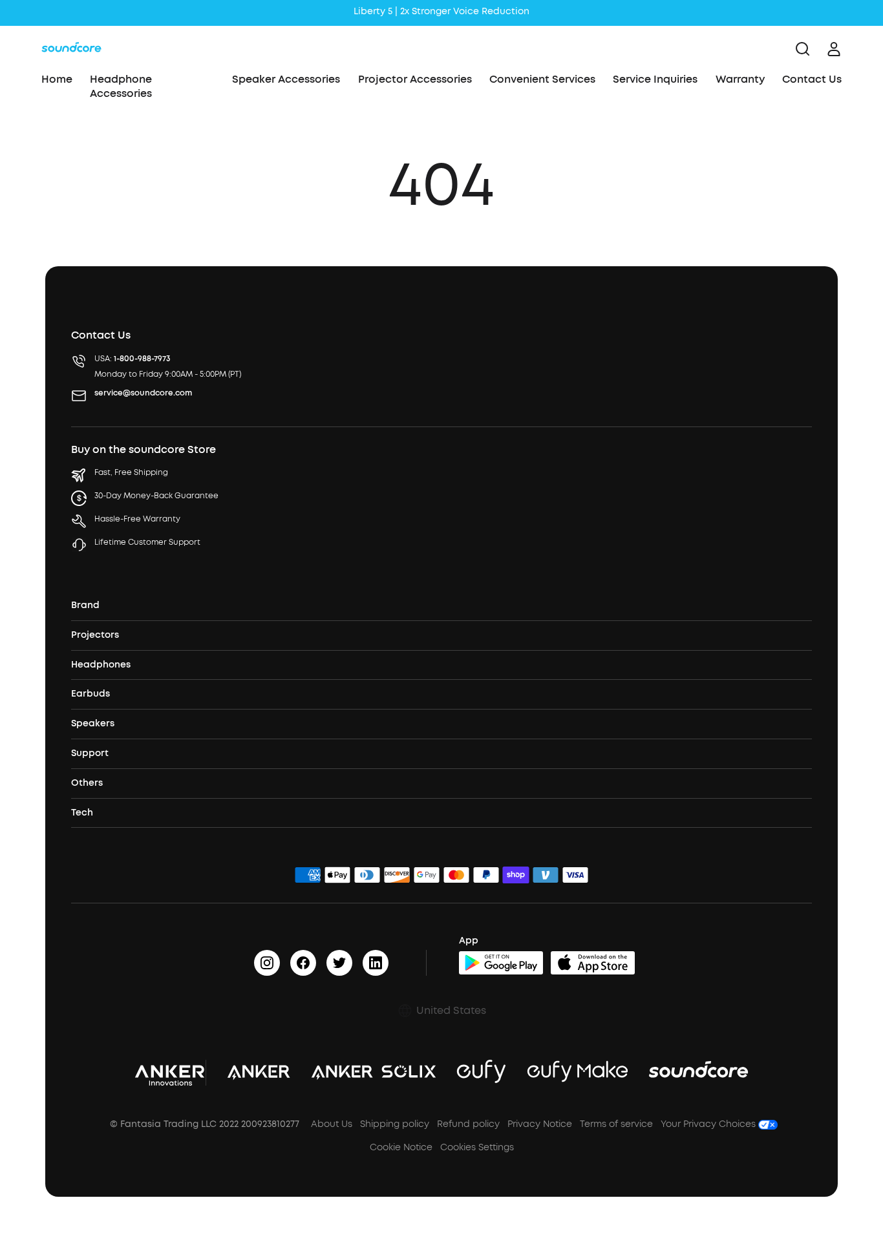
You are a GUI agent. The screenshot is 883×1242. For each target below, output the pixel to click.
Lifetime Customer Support (147, 542)
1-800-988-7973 (142, 358)
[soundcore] (71, 49)
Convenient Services (542, 79)
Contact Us (812, 79)
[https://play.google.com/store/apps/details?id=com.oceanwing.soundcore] (501, 962)
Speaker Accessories (286, 79)
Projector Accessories (415, 79)
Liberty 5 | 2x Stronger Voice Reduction (441, 11)
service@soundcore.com (143, 393)
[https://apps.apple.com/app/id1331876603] (593, 962)
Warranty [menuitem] (740, 79)
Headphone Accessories (121, 86)
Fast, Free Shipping (131, 472)
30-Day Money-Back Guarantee (156, 495)
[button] (441, 1010)
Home (56, 79)
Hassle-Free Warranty (137, 519)
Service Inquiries (655, 79)
